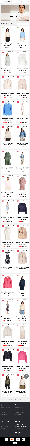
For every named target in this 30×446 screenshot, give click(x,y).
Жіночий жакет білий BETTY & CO (22, 69)
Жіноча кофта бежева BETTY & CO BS (22, 317)
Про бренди (4, 424)
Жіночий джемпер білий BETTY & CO (7, 44)
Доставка (3, 412)
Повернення (4, 414)
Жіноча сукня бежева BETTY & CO (7, 243)
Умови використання (20, 412)
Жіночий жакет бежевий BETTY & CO (7, 94)
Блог (2, 431)
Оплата (2, 410)
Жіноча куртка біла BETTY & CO (8, 144)
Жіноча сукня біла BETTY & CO (22, 119)
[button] (26, 376)
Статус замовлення (5, 407)
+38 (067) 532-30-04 (20, 424)
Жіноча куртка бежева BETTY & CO (22, 392)
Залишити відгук (19, 414)
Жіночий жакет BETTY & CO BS (7, 193)
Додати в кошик (8, 47)
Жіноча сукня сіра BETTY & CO (7, 268)
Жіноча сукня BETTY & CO (8, 168)
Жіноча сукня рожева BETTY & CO (22, 193)
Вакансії (3, 428)
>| (20, 399)
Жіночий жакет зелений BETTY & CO (7, 69)
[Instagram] (19, 432)
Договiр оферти (19, 407)
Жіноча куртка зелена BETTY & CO (8, 392)
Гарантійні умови (19, 416)
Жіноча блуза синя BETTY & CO (22, 44)
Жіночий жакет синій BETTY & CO (7, 119)
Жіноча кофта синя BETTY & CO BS (22, 292)
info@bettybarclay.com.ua (21, 426)
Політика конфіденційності (21, 410)
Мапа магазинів (4, 426)
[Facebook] (16, 432)
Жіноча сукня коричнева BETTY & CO (7, 317)
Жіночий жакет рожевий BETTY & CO (22, 94)
